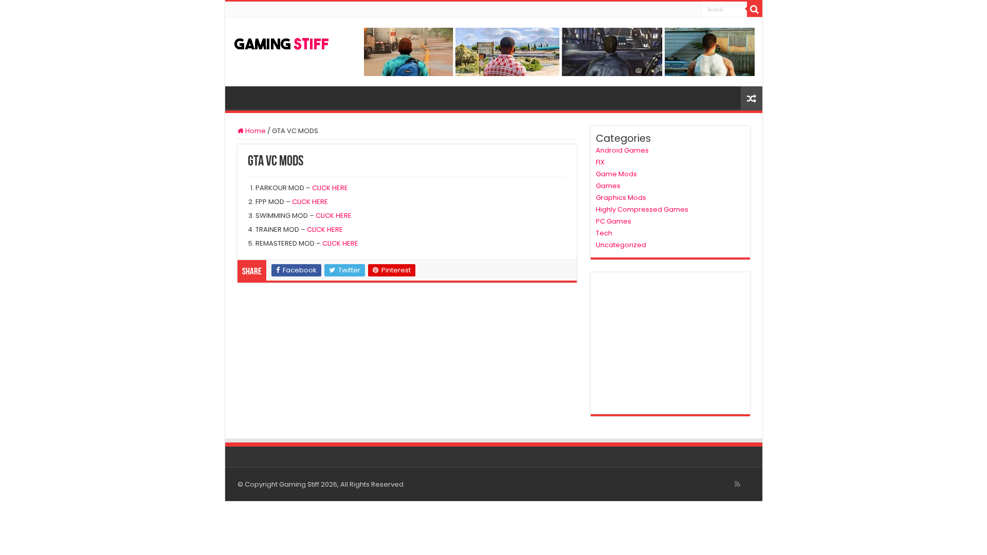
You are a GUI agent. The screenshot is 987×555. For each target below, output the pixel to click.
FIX (600, 162)
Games (608, 186)
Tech (604, 233)
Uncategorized (621, 245)
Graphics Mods (621, 197)
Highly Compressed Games (642, 209)
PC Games (613, 221)
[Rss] (737, 484)
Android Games (622, 150)
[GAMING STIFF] (282, 41)
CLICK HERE (330, 188)
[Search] (754, 9)
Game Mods (616, 174)
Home (255, 131)
